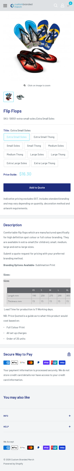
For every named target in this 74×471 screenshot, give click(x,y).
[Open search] (56, 5)
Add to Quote (37, 187)
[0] (68, 5)
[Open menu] (5, 5)
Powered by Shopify (13, 463)
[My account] (62, 5)
